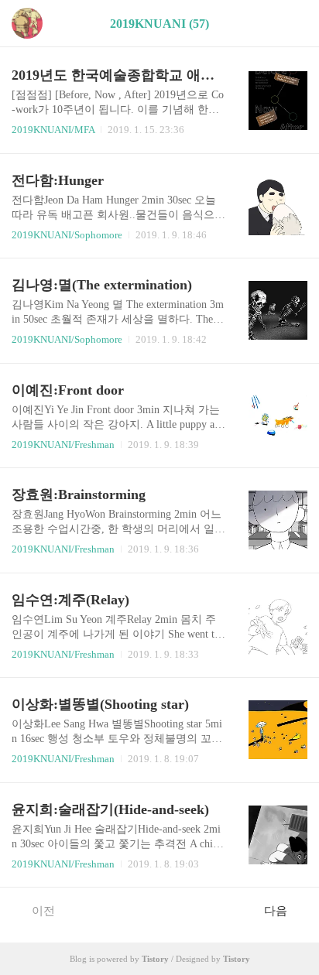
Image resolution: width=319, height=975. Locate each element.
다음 (275, 911)
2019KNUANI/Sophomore (67, 235)
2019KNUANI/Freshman (63, 444)
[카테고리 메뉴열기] (291, 23)
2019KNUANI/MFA (53, 129)
